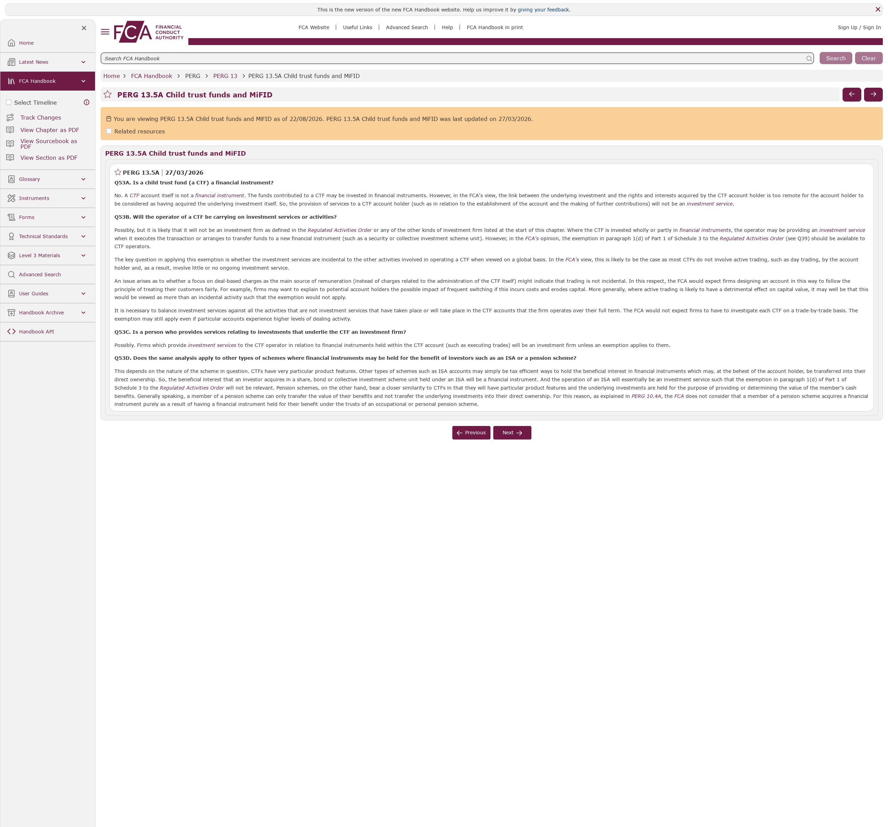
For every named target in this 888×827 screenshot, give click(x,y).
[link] (149, 31)
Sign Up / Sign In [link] (859, 27)
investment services (212, 345)
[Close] (878, 9)
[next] (873, 95)
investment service (710, 203)
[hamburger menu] (105, 32)
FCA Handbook (151, 75)
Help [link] (447, 27)
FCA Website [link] (314, 27)
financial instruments (705, 230)
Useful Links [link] (357, 27)
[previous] (852, 95)
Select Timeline (35, 102)
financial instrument (219, 195)
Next (508, 432)
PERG (192, 75)
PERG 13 (225, 75)
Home (111, 75)
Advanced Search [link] (407, 27)
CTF (134, 195)
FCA (679, 396)
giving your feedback (543, 9)
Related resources (139, 131)
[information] (86, 102)
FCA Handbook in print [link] (495, 27)
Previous (475, 432)
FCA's (532, 238)
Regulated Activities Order (192, 387)
